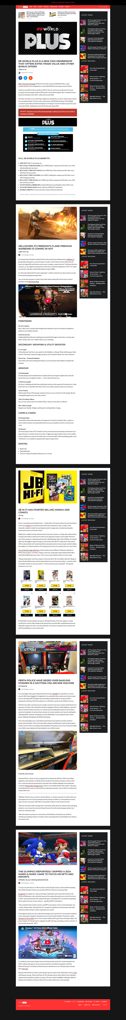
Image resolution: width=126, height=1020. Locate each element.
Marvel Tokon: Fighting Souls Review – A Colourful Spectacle (97, 78)
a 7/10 (75, 973)
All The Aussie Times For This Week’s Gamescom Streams (97, 47)
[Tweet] (25, 78)
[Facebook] (100, 7)
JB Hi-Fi (28, 525)
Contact (67, 6)
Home (30, 6)
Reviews (40, 6)
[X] (102, 7)
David (33, 696)
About (80, 1005)
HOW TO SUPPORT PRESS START (63, 2)
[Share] (20, 78)
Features (61, 6)
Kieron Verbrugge (25, 254)
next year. (25, 969)
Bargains (46, 6)
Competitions (53, 6)
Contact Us (87, 1005)
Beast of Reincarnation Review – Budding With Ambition (97, 88)
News (35, 6)
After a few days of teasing (26, 84)
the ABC (55, 694)
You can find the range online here (29, 550)
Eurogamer (22, 894)
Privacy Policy (96, 1005)
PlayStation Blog (34, 282)
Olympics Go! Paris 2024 (26, 918)
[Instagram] (104, 7)
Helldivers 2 (70, 259)
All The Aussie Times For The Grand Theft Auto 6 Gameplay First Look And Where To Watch (97, 22)
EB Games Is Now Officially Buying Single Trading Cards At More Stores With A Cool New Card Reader (36, 14)
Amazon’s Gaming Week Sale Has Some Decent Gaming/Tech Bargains (96, 39)
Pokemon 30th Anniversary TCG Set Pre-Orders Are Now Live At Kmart (67, 13)
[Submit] (31, 78)
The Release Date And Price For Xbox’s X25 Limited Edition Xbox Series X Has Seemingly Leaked (97, 31)
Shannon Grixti (24, 72)
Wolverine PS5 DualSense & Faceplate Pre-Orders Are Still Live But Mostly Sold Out (97, 56)
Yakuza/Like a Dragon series (34, 786)
